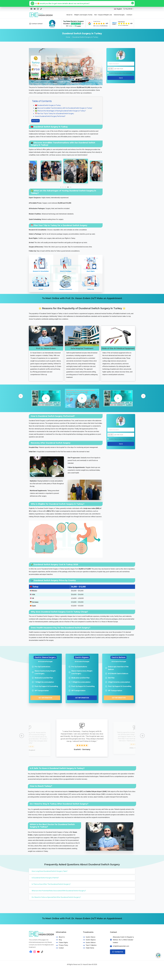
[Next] (143, 396)
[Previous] (20, 396)
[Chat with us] (158, 955)
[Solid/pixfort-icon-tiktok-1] (42, 951)
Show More (35, 120)
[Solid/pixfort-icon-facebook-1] (31, 951)
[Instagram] (37, 9)
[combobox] (110, 69)
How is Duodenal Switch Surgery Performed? (50, 116)
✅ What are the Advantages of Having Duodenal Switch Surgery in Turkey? (60, 111)
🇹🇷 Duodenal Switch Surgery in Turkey (48, 105)
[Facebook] (31, 9)
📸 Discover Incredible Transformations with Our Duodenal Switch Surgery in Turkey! (63, 108)
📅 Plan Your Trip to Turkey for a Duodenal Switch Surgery (54, 113)
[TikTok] (41, 9)
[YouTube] (34, 9)
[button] (61, 3)
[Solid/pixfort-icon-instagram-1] (34, 951)
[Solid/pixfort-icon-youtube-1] (38, 951)
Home (68, 37)
